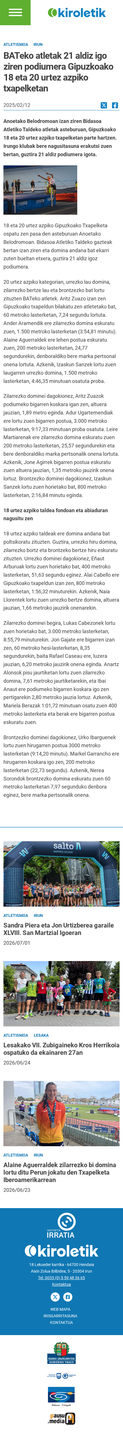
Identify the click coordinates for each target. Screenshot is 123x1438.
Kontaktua (61, 1284)
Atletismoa (15, 44)
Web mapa (60, 1309)
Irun (38, 44)
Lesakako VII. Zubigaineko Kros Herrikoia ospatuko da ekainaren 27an (61, 1049)
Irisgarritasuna (60, 1316)
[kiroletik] (77, 12)
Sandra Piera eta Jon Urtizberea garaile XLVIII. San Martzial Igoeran (58, 929)
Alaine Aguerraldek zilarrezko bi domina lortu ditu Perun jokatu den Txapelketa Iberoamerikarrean (59, 1172)
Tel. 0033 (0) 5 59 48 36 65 (61, 1277)
